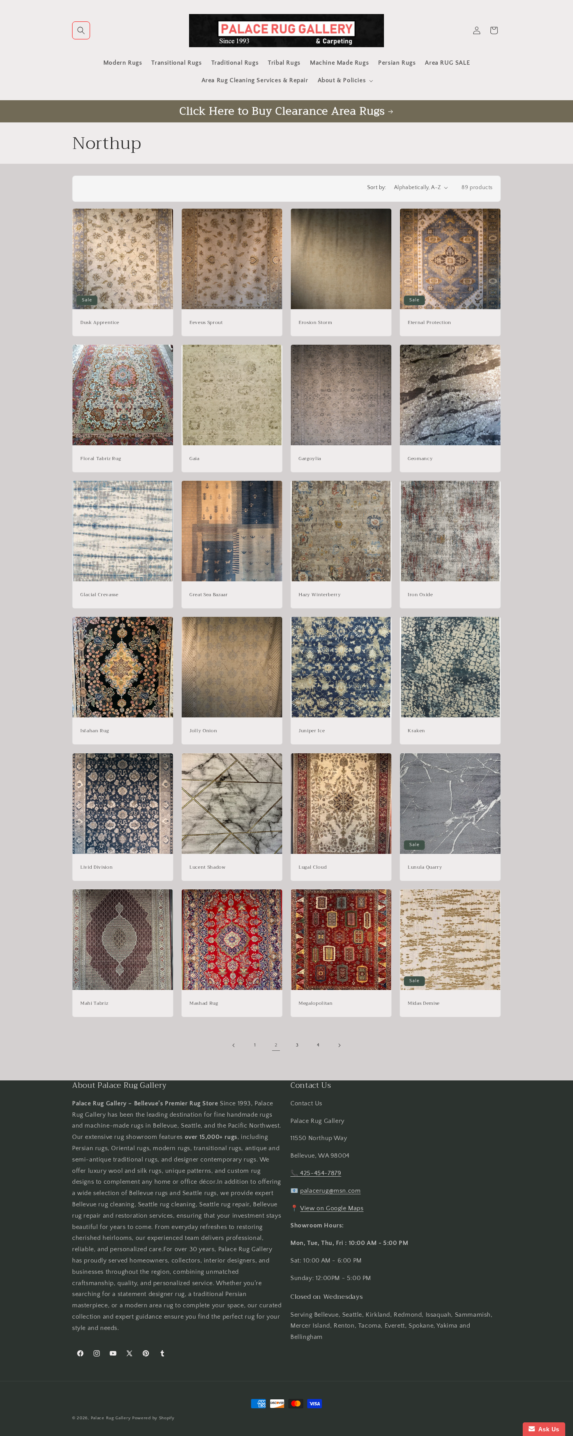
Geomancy (420, 459)
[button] (81, 30)
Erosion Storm (315, 323)
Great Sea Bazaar (208, 595)
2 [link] (276, 1045)
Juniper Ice (312, 731)
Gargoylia (310, 459)
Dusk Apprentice (99, 323)
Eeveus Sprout (206, 323)
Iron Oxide (420, 595)
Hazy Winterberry (320, 595)
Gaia (194, 459)
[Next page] (339, 1045)
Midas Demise (424, 1003)
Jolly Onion (203, 731)
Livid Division (96, 867)
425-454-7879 (320, 1173)
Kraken (416, 731)
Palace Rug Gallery (111, 1418)
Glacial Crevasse (99, 595)
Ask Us (547, 1429)
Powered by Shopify (153, 1418)
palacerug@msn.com (330, 1190)
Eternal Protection (429, 323)
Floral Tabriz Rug (100, 459)
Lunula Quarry (425, 867)
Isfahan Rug (94, 731)
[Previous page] (233, 1045)
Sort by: (376, 187)
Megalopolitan (316, 1003)
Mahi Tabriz (94, 1003)
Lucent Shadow (207, 867)
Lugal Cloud (313, 867)
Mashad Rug (203, 1003)
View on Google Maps (331, 1208)
